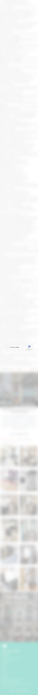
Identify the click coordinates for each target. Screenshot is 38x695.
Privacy (28, 349)
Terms (30, 349)
